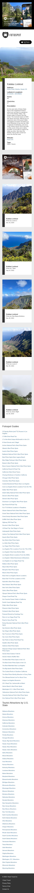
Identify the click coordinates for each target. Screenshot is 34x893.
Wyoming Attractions (8, 868)
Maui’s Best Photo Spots (9, 566)
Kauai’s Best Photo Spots (9, 537)
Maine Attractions (7, 773)
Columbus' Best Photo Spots (10, 481)
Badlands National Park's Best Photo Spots (15, 454)
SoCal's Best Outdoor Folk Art (11, 653)
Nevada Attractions (8, 800)
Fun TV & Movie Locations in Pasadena (14, 507)
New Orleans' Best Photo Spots (11, 584)
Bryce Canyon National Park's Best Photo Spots (16, 466)
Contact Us (5, 889)
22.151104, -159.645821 (14, 94)
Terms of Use (6, 886)
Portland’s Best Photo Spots (10, 611)
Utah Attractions (7, 847)
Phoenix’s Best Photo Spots (10, 608)
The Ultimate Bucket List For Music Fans (14, 677)
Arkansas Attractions (8, 720)
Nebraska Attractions (8, 797)
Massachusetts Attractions (10, 779)
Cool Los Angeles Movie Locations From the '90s (17, 487)
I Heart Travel (6, 880)
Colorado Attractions (8, 726)
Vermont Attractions (8, 850)
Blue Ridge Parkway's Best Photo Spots (14, 460)
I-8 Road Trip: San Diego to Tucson (12, 528)
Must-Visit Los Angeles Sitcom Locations (14, 575)
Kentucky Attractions (8, 767)
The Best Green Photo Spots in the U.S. (14, 662)
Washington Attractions (9, 856)
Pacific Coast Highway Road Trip (12, 602)
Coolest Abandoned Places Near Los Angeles (15, 484)
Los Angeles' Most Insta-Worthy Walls (13, 552)
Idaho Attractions (7, 752)
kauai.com (10, 139)
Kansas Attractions (7, 764)
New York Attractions (8, 812)
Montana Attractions (8, 794)
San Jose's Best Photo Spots (11, 637)
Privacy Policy (6, 883)
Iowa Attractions (7, 761)
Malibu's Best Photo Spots (10, 564)
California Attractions (8, 723)
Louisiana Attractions (8, 770)
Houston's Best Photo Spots (10, 525)
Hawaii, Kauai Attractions (9, 744)
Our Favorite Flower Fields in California (14, 599)
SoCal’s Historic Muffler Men (10, 656)
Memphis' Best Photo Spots (10, 569)
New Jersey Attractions (9, 806)
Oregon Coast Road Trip (9, 596)
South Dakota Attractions (9, 838)
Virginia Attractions (7, 853)
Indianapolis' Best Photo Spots (11, 531)
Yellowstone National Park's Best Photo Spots (15, 692)
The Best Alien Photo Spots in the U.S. (13, 659)
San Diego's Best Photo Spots (11, 631)
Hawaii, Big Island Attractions (11, 741)
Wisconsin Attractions (8, 865)
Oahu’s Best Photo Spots (9, 590)
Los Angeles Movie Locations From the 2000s (16, 555)
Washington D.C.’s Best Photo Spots (13, 689)
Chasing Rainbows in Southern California (14, 475)
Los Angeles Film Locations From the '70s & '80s (16, 549)
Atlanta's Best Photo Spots (10, 448)
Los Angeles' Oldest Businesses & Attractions (15, 558)
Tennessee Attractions (8, 841)
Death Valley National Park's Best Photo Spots (16, 492)
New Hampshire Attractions (10, 803)
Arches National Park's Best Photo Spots (14, 445)
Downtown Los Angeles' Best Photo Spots (14, 501)
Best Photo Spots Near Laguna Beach (13, 457)
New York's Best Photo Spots (11, 587)
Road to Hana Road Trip (9, 620)
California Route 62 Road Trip (11, 469)
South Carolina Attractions (10, 835)
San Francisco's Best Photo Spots (12, 634)
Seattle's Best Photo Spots (10, 643)
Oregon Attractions (8, 826)
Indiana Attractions (7, 758)
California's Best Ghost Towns (11, 472)
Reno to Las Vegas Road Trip (11, 617)
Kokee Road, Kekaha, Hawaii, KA (17, 89)
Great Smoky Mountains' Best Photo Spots (15, 516)
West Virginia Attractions (9, 862)
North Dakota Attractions (9, 818)
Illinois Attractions (7, 755)
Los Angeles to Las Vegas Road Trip (13, 561)
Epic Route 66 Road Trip (9, 504)
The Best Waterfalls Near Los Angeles (13, 665)
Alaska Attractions (7, 714)
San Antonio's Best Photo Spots (11, 628)
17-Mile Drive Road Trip (9, 436)
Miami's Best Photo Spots (10, 572)
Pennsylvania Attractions (9, 829)
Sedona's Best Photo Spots (10, 646)
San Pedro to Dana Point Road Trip (12, 640)
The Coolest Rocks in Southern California (14, 671)
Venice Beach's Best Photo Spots (12, 686)
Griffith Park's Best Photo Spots (11, 519)
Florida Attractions (7, 735)
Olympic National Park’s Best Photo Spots (14, 593)
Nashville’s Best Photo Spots (10, 581)
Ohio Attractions (7, 821)
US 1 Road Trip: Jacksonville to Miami (13, 683)
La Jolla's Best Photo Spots (10, 543)
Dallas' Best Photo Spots (9, 489)
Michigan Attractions (8, 782)
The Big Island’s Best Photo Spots (12, 668)
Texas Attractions (7, 844)
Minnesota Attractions (8, 785)
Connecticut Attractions (9, 729)
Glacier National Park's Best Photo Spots (14, 510)
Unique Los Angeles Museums (11, 680)
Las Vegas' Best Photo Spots (11, 546)
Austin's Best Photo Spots (10, 451)
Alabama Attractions (8, 711)
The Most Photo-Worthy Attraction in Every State (16, 674)
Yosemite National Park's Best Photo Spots (15, 695)
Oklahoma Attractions (8, 823)
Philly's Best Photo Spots (9, 605)
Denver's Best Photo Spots (10, 495)
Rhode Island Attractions (9, 832)
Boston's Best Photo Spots (10, 463)
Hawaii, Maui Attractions (9, 746)
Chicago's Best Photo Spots (10, 478)
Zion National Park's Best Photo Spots (13, 698)
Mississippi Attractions (8, 788)
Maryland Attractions (8, 776)
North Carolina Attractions (10, 815)
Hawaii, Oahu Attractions (9, 749)
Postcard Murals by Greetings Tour (12, 614)
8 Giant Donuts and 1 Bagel (10, 442)
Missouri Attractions (8, 791)
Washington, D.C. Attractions (10, 859)
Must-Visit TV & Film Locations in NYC (13, 578)
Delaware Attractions (8, 732)
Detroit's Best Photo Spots (10, 498)
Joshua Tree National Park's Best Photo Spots (16, 534)
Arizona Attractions (8, 717)
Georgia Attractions (8, 738)
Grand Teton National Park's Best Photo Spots (16, 513)
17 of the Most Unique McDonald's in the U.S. (16, 439)
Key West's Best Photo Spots (11, 540)
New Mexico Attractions (9, 809)
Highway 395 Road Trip (9, 522)
